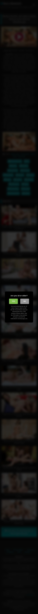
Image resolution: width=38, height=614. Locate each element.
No (24, 301)
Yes (13, 301)
